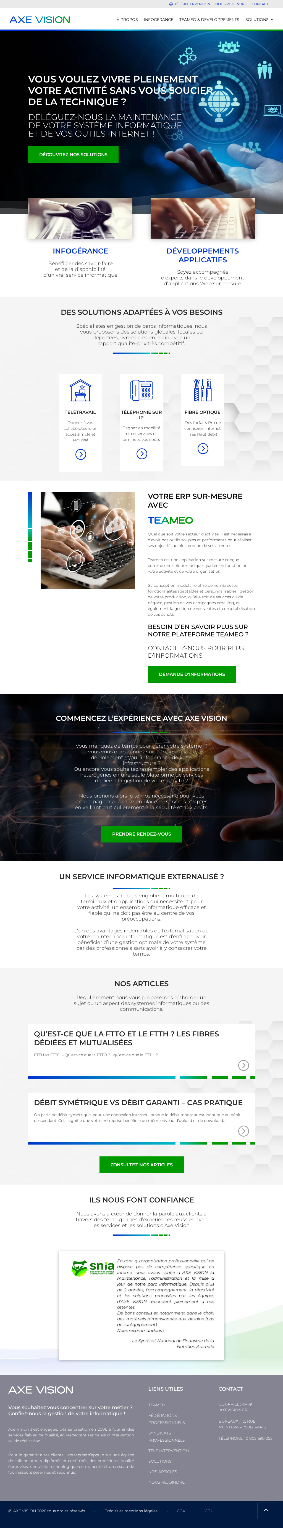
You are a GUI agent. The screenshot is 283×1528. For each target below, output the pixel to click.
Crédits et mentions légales (131, 1510)
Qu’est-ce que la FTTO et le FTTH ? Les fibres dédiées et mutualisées (126, 1038)
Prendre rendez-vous (141, 834)
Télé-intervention (192, 4)
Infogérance (158, 20)
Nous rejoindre (231, 4)
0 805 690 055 (259, 1438)
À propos (127, 20)
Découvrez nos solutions (73, 154)
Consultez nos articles (142, 1164)
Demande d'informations (192, 674)
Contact (260, 4)
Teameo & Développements (209, 20)
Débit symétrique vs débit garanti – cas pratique (138, 1102)
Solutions (257, 20)
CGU (209, 1510)
